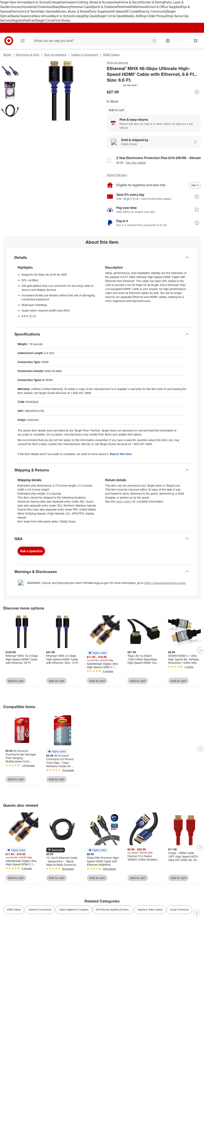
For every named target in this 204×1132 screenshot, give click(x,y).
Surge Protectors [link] (179, 909)
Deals (14, 16)
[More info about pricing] (197, 92)
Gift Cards (131, 11)
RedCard (29, 20)
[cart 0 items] (195, 40)
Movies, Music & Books (72, 11)
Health (128, 7)
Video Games (46, 11)
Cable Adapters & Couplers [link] (73, 909)
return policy (123, 501)
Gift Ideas (117, 11)
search (154, 41)
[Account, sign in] (175, 40)
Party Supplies (99, 11)
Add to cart (116, 110)
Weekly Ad (131, 16)
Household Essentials (37, 7)
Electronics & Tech (23, 11)
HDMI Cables (111, 54)
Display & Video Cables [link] (150, 909)
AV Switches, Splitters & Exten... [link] (113, 909)
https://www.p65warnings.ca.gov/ (165, 583)
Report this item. (121, 454)
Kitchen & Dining (152, 2)
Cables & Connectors (84, 54)
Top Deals (90, 16)
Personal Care (81, 7)
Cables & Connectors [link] (39, 909)
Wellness (139, 7)
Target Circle (45, 20)
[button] (123, 85)
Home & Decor (129, 2)
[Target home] (9, 41)
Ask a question (31, 551)
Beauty (65, 7)
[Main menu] (22, 40)
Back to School (38, 2)
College (54, 2)
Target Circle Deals (110, 16)
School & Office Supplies (163, 7)
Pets (120, 7)
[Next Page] (200, 650)
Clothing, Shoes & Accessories (97, 2)
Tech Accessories (55, 54)
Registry (17, 20)
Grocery (16, 7)
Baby (56, 7)
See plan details (136, 162)
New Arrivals (42, 16)
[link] (123, 85)
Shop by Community (152, 11)
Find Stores (62, 20)
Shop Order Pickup (152, 16)
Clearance (26, 16)
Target (7, 54)
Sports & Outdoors (104, 7)
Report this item (117, 175)
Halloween (68, 2)
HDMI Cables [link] (14, 909)
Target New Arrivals (13, 2)
